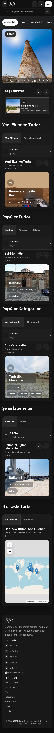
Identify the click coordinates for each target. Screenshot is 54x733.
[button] (36, 571)
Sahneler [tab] (9, 421)
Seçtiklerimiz (10, 22)
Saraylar (23, 394)
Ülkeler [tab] (36, 230)
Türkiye (12, 289)
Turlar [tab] (23, 421)
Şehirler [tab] (9, 230)
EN (41, 4)
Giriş (48, 4)
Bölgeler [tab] (23, 230)
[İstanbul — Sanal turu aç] (27, 282)
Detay (10, 34)
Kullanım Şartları (12, 701)
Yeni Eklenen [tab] (11, 138)
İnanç (23, 22)
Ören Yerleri (36, 22)
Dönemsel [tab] (28, 519)
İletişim (8, 711)
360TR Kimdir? (11, 682)
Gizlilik (8, 706)
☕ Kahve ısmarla (14, 672)
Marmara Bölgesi (28, 289)
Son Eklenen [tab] (11, 519)
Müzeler (12, 394)
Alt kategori (14, 387)
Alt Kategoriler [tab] (34, 322)
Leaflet (31, 601)
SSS (6, 692)
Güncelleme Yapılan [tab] (33, 138)
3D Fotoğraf (10, 687)
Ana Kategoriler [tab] (13, 322)
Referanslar (10, 697)
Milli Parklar (36, 394)
